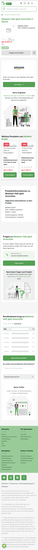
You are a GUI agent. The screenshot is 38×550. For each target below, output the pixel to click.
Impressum (4, 483)
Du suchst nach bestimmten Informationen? (19, 364)
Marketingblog (24, 439)
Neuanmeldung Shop (25, 436)
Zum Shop (17, 84)
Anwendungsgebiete (6, 467)
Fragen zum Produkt (16, 53)
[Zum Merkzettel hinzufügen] (13, 26)
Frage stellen (19, 263)
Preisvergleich (10, 175)
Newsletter (4, 441)
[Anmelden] (28, 3)
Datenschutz (14, 483)
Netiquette (4, 486)
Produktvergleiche (6, 469)
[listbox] (19, 376)
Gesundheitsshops (6, 458)
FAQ (2, 443)
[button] (32, 3)
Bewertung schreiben (19, 358)
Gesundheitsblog (5, 439)
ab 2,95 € (26, 170)
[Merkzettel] (25, 3)
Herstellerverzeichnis (6, 460)
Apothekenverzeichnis (7, 456)
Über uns (3, 434)
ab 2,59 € (8, 170)
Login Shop (23, 434)
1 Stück (5, 48)
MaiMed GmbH (23, 26)
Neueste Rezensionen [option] (11, 377)
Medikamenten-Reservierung (9, 436)
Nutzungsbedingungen (27, 483)
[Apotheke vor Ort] (21, 3)
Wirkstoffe (4, 465)
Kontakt (3, 445)
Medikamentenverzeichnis (8, 462)
